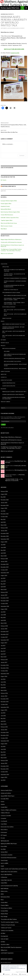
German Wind (4, 852)
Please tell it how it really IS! (11, 289)
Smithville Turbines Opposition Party (10, 217)
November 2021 (5, 513)
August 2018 (4, 609)
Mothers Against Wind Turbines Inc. (11, 8)
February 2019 (4, 592)
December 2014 (5, 732)
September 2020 (5, 539)
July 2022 (3, 511)
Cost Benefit (4, 821)
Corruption (3, 818)
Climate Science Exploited (8, 385)
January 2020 (4, 561)
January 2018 (4, 628)
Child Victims (4, 263)
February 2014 (4, 760)
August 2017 (4, 642)
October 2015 (4, 704)
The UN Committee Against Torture (9, 922)
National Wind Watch (9, 186)
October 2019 (4, 570)
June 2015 (3, 715)
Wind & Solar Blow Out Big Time (9, 131)
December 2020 (5, 533)
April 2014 (3, 755)
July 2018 (3, 612)
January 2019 (4, 595)
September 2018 (5, 606)
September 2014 (5, 741)
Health (2, 321)
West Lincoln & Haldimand (8, 348)
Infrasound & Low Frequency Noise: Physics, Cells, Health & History (13, 124)
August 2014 (4, 743)
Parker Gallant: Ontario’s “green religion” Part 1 (14, 391)
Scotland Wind (4, 911)
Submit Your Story (6, 318)
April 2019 (3, 586)
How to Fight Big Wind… (6, 874)
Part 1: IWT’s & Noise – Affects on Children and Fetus (13, 332)
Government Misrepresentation (8, 857)
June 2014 (3, 749)
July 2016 (3, 679)
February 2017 (4, 659)
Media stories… (4, 891)
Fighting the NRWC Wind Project (9, 843)
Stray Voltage (4, 916)
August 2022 (4, 508)
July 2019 (3, 578)
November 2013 (5, 769)
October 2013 (4, 771)
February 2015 (4, 727)
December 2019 (5, 564)
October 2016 (4, 670)
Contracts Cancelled (6, 815)
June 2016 (3, 682)
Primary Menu (26, 8)
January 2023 (4, 502)
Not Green (3, 339)
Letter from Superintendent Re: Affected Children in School (14, 286)
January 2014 (4, 763)
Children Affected (5, 812)
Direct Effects (4, 829)
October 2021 (4, 516)
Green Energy (4, 860)
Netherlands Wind (5, 897)
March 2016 (4, 690)
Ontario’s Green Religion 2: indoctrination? (13, 394)
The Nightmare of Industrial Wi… (14, 479)
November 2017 (5, 634)
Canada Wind (4, 807)
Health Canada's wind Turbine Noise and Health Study (14, 868)
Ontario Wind (4, 902)
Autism (2, 801)
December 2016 (5, 665)
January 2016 (4, 696)
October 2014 (4, 738)
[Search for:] (14, 408)
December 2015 (5, 698)
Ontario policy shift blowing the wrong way (11, 242)
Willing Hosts (4, 950)
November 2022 (5, 505)
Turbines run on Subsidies (7, 930)
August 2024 (4, 494)
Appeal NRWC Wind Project (7, 796)
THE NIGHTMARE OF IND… (12, 479)
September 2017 (5, 640)
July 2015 (3, 712)
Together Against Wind (6, 220)
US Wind (3, 941)
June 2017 (3, 648)
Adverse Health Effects (7, 14)
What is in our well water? (7, 253)
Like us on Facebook (7, 167)
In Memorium (4, 877)
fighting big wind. (5, 840)
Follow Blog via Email (7, 413)
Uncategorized (4, 936)
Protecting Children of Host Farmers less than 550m (14, 270)
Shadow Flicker (4, 913)
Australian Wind (5, 798)
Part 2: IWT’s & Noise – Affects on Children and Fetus (15, 314)
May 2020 (3, 550)
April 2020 (3, 553)
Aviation (3, 804)
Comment (21, 155)
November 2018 (5, 600)
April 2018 (3, 620)
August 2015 (4, 710)
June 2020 (3, 547)
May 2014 (3, 752)
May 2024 (3, 497)
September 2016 (5, 673)
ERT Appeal (4, 835)
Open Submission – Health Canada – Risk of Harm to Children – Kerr (14, 303)
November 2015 (5, 701)
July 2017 (3, 645)
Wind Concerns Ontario (6, 226)
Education (3, 388)
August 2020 (4, 541)
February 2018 (4, 626)
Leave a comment (20, 28)
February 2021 (4, 527)
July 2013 (3, 780)
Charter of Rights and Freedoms (8, 810)
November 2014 (5, 735)
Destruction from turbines (7, 826)
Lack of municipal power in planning (9, 885)
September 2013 (5, 774)
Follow (3, 424)
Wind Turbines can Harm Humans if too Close (13, 324)
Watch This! (3, 374)
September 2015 (5, 707)
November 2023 (5, 499)
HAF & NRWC (7, 351)
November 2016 (5, 668)
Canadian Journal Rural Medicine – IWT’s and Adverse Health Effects (13, 327)
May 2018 (3, 617)
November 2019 (5, 567)
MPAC (2, 894)
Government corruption (6, 854)
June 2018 (3, 614)
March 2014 (4, 757)
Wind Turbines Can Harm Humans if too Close (15, 295)
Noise (2, 899)
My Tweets (3, 180)
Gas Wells (3, 849)
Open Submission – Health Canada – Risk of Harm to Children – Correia (14, 299)
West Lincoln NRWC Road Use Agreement (11, 947)
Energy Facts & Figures (6, 380)
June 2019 (3, 581)
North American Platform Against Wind (10, 212)
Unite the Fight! (5, 939)
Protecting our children (6, 908)
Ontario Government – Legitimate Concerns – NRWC (15, 282)
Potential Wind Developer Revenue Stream (14, 358)
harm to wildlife (4, 863)
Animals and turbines (6, 793)
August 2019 (4, 575)
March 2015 (4, 724)
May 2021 (3, 519)
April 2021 (3, 522)
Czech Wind (4, 824)
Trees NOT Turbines (5, 401)
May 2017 (3, 651)
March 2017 (4, 656)
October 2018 (4, 603)
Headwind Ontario (5, 206)
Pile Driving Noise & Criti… (21, 470)
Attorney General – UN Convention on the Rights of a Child (14, 274)
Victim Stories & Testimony (8, 306)
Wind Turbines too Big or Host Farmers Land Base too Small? (15, 355)
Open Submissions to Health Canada (11, 292)
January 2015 (4, 729)
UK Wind (3, 933)
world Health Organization (7, 953)
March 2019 (4, 589)
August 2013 (4, 777)
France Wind (4, 846)
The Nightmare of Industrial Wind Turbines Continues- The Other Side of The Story (11, 250)
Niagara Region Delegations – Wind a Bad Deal (15, 368)
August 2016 (4, 676)
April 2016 (3, 687)
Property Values (5, 342)
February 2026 (4, 491)
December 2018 (5, 598)
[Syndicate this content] (1, 186)
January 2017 (4, 662)
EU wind (3, 838)
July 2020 (3, 544)
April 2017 (3, 654)
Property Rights (5, 905)
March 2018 (4, 623)
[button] (5, 58)
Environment (4, 832)
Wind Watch (4, 228)
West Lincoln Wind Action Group (9, 223)
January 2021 (4, 530)
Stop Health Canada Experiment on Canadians (15, 278)
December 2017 (5, 631)
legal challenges (4, 888)
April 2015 (3, 721)
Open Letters (5, 266)
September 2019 (5, 572)
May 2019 (3, 584)
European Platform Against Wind (9, 200)
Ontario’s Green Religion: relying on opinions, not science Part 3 (13, 398)
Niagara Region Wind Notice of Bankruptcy (11, 239)
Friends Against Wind (6, 203)
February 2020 (4, 558)
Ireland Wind (4, 882)
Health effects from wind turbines (9, 871)
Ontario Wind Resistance (7, 214)
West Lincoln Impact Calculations (12, 361)
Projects (3, 345)
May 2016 (3, 684)
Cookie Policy (7, 969)
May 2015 (3, 718)
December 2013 (5, 766)
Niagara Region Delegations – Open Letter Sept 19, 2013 (15, 365)
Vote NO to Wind (5, 944)
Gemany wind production (8, 383)
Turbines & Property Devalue (8, 925)
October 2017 (4, 637)
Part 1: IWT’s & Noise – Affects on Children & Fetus (14, 310)
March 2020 (4, 555)
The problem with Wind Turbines (9, 919)
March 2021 (4, 525)
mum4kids (12, 28)
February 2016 (4, 693)
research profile (15, 52)
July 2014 (3, 746)
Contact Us (3, 377)
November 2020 (5, 536)
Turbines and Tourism (6, 927)
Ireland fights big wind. (6, 880)
